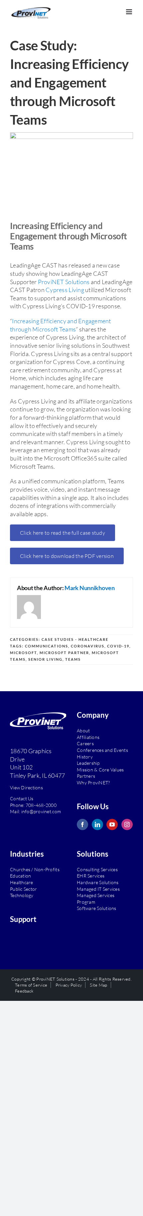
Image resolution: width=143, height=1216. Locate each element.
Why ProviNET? (93, 780)
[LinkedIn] (97, 821)
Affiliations (88, 734)
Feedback (24, 988)
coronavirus (87, 643)
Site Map (98, 982)
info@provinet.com (41, 809)
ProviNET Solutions (64, 279)
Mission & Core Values (100, 767)
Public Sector (23, 886)
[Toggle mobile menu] (129, 11)
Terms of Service (31, 982)
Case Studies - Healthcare (75, 637)
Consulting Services (97, 867)
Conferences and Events (102, 748)
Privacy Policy (69, 982)
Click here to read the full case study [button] (62, 530)
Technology (22, 893)
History (85, 754)
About (83, 728)
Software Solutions (96, 906)
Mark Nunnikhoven (90, 585)
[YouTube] (112, 821)
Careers (85, 741)
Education (20, 873)
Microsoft (23, 650)
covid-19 (118, 643)
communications (46, 643)
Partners (86, 773)
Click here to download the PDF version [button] (67, 553)
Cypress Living (65, 287)
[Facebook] (82, 821)
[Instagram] (127, 821)
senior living (45, 657)
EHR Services (90, 873)
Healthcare (21, 880)
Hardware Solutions (98, 880)
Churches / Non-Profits (35, 867)
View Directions (26, 785)
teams (73, 657)
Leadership (88, 760)
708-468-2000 (41, 802)
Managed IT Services (98, 886)
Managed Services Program (95, 896)
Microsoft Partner (64, 650)
